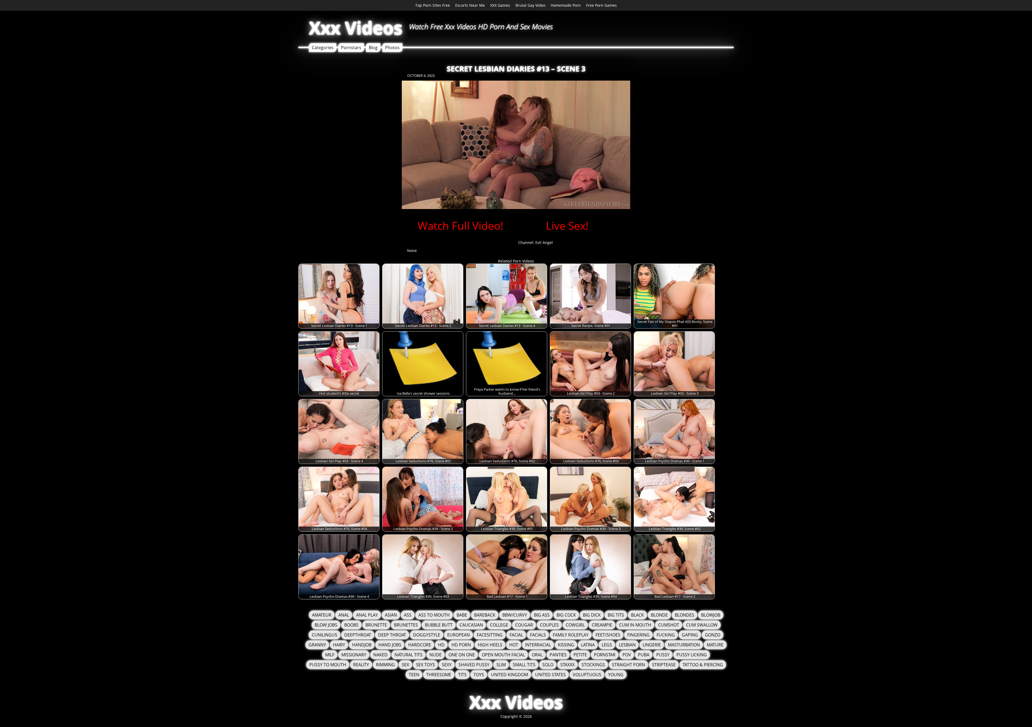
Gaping (690, 635)
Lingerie (652, 645)
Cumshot (668, 625)
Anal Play (367, 615)
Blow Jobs (326, 625)
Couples (549, 625)
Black (637, 615)
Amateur (321, 615)
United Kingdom (509, 675)
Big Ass (542, 615)
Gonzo (712, 635)
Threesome (438, 675)
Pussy (662, 655)
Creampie (602, 625)
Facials (538, 635)
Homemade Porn (566, 5)
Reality (361, 665)
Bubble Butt (439, 625)
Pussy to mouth (327, 665)
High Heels (490, 645)
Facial (516, 635)
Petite (580, 655)
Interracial (538, 645)
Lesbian (627, 645)
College (499, 625)
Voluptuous (587, 675)
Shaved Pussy (473, 665)
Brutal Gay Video (530, 5)
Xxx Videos (355, 27)
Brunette (376, 625)
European (458, 635)
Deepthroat (357, 635)
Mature (715, 645)
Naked (380, 655)
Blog (373, 48)
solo (547, 665)
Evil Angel (544, 242)
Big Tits (616, 615)
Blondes (684, 615)
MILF (329, 655)
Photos (392, 48)
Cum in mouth (635, 625)
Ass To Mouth (434, 615)
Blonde (659, 615)
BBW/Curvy (514, 615)
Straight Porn (628, 665)
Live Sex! (567, 225)
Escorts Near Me (470, 5)
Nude (435, 655)
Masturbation (684, 645)
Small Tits (524, 665)
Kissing (566, 645)
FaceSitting (490, 635)
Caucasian (471, 625)
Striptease (664, 665)
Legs (607, 645)
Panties (558, 655)
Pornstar (604, 655)
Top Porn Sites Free (432, 5)
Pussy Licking (691, 655)
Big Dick (592, 615)
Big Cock (566, 615)
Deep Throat (392, 635)
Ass (407, 615)
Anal (343, 615)
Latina (588, 645)
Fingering (638, 635)
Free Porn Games (601, 5)
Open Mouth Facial (503, 655)
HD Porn (461, 645)
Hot (513, 645)
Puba (643, 655)
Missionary (353, 655)
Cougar (524, 625)
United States (550, 675)
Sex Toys (425, 665)
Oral (537, 655)
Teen (414, 675)
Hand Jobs (389, 645)
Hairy (339, 645)
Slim (501, 665)
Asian (391, 615)
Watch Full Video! (460, 225)
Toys (479, 675)
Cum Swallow (702, 625)
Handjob (361, 645)
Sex (405, 665)
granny (317, 645)
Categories (323, 48)
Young (616, 675)
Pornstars (351, 48)
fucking (666, 635)
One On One (462, 655)
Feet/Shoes (608, 635)
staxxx (567, 665)
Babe (462, 615)
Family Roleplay (571, 635)
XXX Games (500, 5)
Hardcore (419, 645)
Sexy (447, 665)
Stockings (593, 665)
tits (462, 675)
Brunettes (406, 625)
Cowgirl (575, 625)
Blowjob (710, 615)
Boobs (351, 625)
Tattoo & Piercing (703, 665)
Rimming (385, 665)
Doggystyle (426, 635)
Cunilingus (324, 635)
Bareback (484, 615)
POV (626, 655)
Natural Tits (408, 655)
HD (441, 645)
